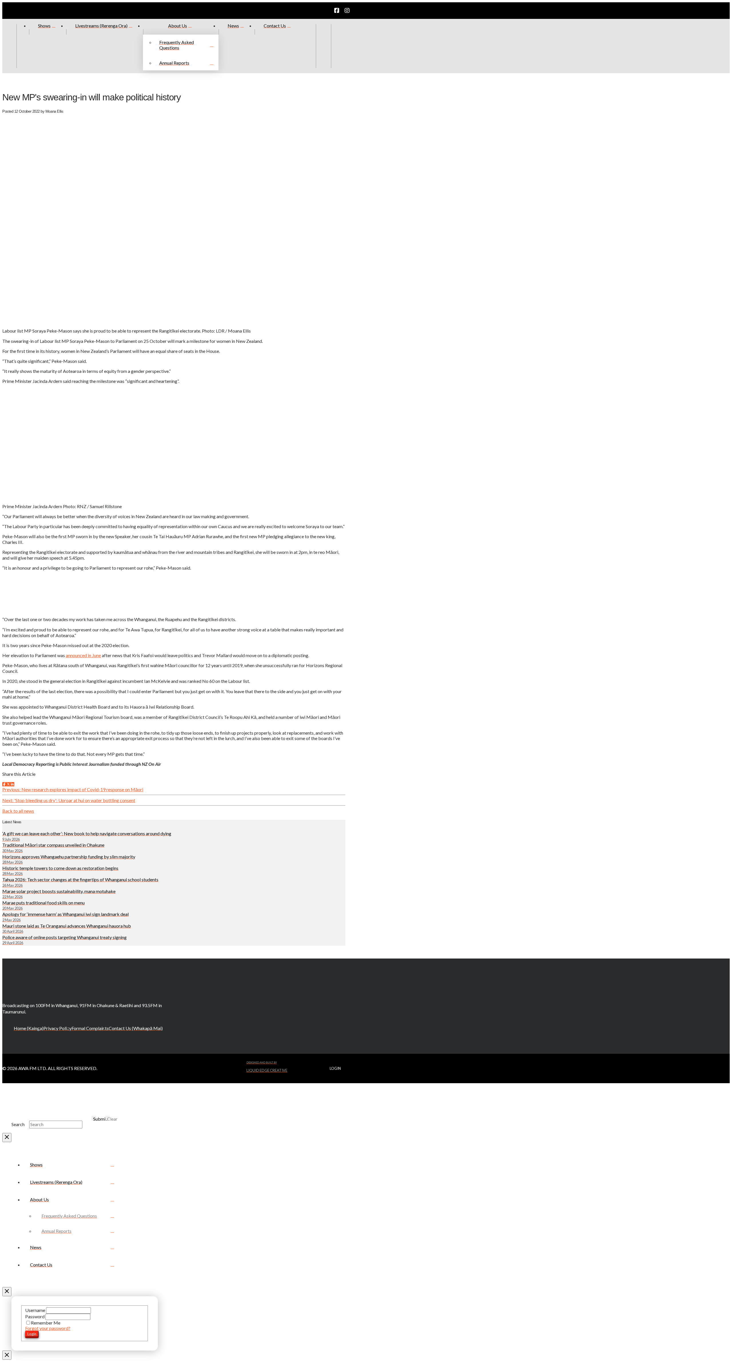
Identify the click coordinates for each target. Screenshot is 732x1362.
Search (18, 1124)
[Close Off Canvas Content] (6, 1291)
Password (35, 1316)
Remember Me (45, 1322)
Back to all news (18, 811)
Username (35, 1310)
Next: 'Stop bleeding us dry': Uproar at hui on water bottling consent (68, 800)
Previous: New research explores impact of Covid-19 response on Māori (72, 789)
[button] (338, 46)
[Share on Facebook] (4, 784)
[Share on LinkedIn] (12, 784)
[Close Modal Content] (6, 1137)
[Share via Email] (16, 784)
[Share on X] (8, 784)
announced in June (83, 655)
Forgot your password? (47, 1328)
